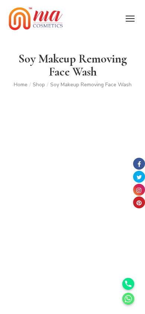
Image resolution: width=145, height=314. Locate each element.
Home (21, 84)
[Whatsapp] (128, 299)
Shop (39, 84)
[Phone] (128, 284)
